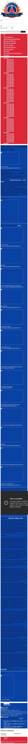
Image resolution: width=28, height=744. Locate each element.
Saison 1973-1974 (10, 63)
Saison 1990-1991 (10, 89)
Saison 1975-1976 (10, 66)
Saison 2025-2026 (10, 140)
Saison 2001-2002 (10, 105)
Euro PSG (7, 51)
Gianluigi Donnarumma (15, 180)
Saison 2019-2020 (10, 131)
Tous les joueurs (8, 45)
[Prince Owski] (4, 707)
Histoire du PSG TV (10, 41)
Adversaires (6, 143)
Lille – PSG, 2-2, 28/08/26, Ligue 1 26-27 (13, 721)
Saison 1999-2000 (10, 101)
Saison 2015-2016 (10, 125)
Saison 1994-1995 (10, 94)
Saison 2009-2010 (10, 116)
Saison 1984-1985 (10, 79)
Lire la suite (4, 669)
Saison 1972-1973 (10, 62)
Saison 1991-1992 (10, 90)
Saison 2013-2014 (10, 123)
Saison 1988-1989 (10, 85)
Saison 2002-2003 (10, 106)
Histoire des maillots (10, 43)
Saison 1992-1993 (10, 91)
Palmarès (6, 55)
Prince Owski (4, 709)
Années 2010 (6, 117)
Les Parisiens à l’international (13, 53)
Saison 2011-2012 (10, 120)
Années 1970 (6, 58)
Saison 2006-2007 (10, 112)
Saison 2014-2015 (10, 124)
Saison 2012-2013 (10, 121)
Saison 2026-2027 (10, 142)
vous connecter (9, 733)
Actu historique (8, 37)
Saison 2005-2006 (10, 110)
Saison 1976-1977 (10, 67)
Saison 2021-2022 (10, 135)
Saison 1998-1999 (10, 100)
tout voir (21, 718)
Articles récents (7, 705)
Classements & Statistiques (12, 39)
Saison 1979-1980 (10, 71)
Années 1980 (6, 73)
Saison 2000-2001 (10, 104)
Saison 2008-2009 (10, 114)
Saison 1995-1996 (10, 96)
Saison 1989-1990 (10, 86)
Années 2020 (6, 132)
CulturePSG (11, 518)
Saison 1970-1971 (10, 59)
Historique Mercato (9, 47)
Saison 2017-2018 (10, 128)
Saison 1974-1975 (10, 64)
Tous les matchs (8, 49)
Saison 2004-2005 (10, 109)
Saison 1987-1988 (10, 83)
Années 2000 (6, 102)
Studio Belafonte (10, 742)
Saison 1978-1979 (10, 70)
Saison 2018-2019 (10, 129)
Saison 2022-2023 (10, 136)
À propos (6, 703)
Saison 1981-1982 (10, 75)
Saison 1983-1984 (10, 78)
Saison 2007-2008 (10, 113)
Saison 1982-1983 (10, 77)
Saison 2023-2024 (10, 137)
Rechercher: (3, 31)
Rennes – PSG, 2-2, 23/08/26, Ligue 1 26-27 (14, 723)
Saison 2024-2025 (10, 139)
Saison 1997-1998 (10, 98)
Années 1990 (6, 87)
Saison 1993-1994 (10, 93)
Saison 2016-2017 (10, 127)
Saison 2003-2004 (10, 108)
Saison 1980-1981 (10, 74)
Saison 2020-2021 (10, 133)
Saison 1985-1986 (10, 81)
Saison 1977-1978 (10, 68)
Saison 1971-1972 (10, 60)
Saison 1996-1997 (10, 97)
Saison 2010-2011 (10, 119)
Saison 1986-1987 (10, 82)
